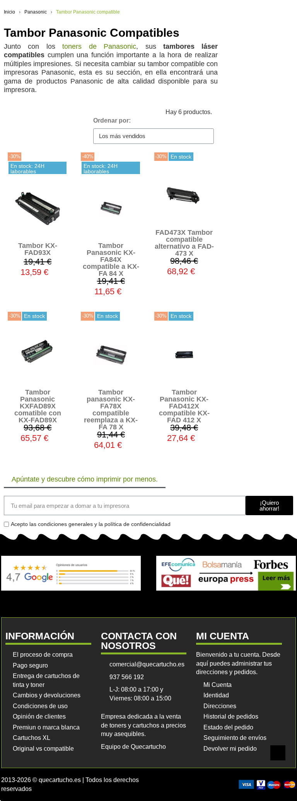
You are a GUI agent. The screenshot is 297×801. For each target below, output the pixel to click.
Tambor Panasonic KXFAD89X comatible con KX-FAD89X (37, 406)
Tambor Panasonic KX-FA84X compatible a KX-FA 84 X (111, 259)
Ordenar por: (112, 120)
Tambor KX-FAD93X (37, 249)
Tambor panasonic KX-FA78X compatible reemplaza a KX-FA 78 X (111, 409)
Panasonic (35, 12)
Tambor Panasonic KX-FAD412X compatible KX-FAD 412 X (184, 406)
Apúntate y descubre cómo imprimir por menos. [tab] (85, 479)
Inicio (9, 12)
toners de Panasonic (99, 46)
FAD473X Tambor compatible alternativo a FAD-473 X (184, 243)
